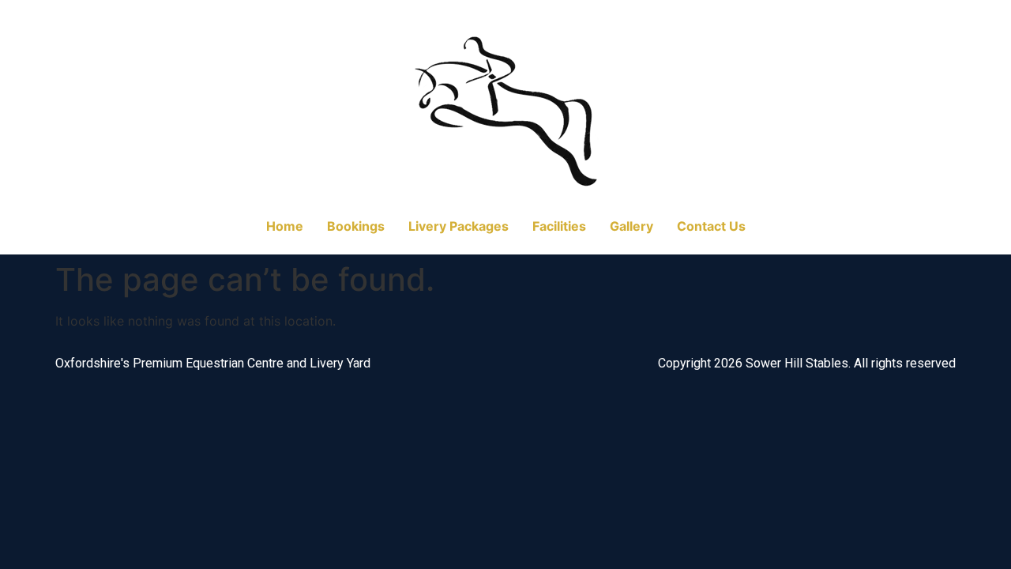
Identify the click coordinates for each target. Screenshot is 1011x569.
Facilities (559, 226)
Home (284, 226)
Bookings (356, 226)
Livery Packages (458, 226)
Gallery (631, 226)
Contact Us (711, 226)
